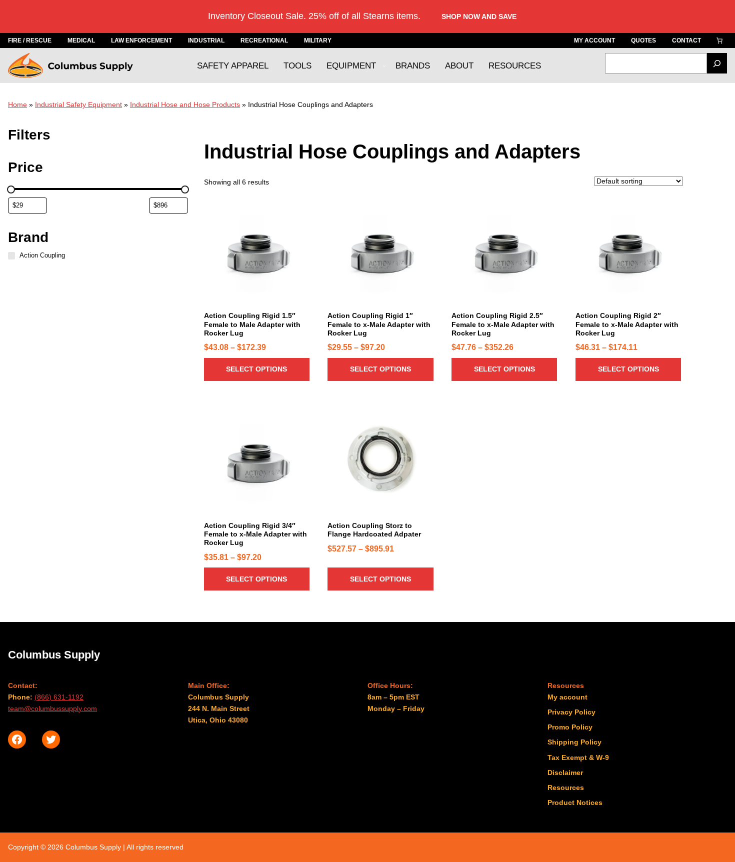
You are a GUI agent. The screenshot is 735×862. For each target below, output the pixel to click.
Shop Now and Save (479, 16)
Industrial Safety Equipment (78, 104)
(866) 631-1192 (59, 697)
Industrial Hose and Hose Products (185, 104)
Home (17, 104)
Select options (256, 369)
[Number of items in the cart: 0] (719, 40)
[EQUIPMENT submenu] (384, 66)
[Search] (717, 63)
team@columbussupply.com (52, 708)
